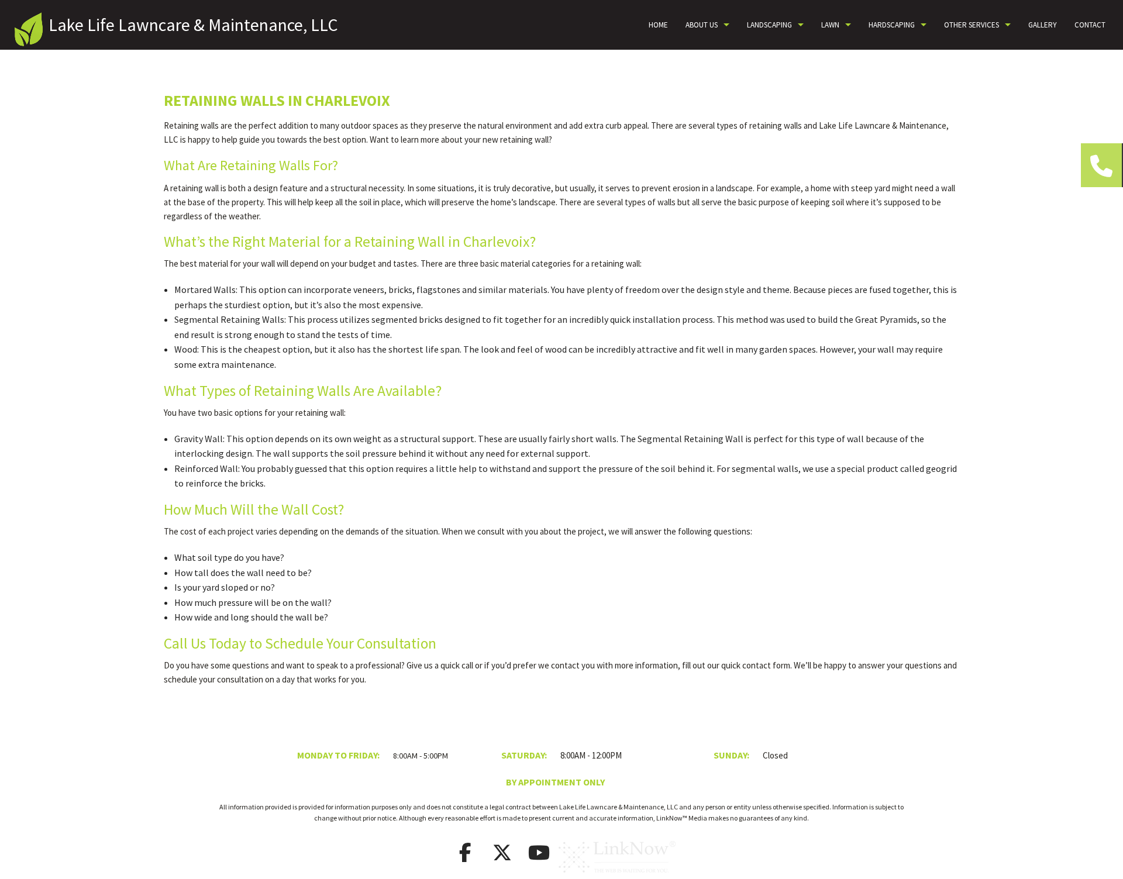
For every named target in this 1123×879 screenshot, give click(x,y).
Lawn (830, 25)
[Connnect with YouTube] (539, 856)
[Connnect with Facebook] (465, 856)
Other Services (971, 25)
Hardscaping (892, 25)
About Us (701, 25)
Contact (1089, 25)
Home (658, 25)
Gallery (1042, 25)
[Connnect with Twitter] (502, 856)
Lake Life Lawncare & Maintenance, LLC (193, 24)
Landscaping (769, 25)
